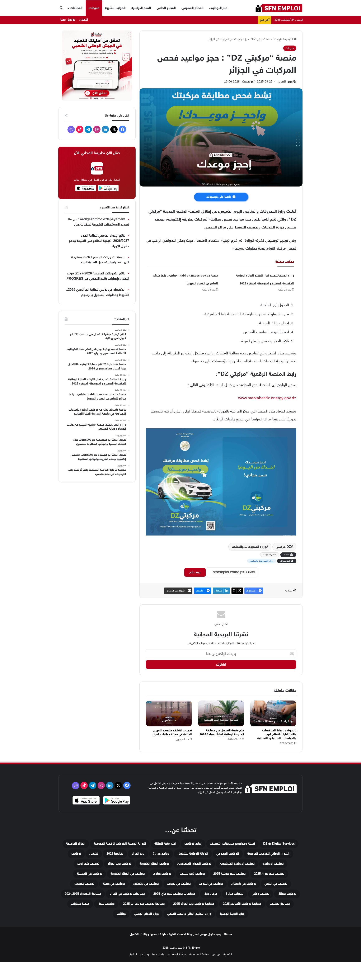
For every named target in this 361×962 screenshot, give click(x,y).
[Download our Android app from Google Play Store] (116, 801)
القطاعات (76, 8)
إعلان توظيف (193, 843)
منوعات (94, 8)
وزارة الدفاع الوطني (146, 914)
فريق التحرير (285, 82)
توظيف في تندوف (211, 884)
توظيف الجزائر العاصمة (154, 864)
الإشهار (133, 954)
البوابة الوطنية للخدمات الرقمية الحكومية (120, 843)
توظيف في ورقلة (114, 884)
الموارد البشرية (115, 8)
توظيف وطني (260, 894)
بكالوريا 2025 (115, 854)
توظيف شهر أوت (88, 864)
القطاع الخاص (166, 8)
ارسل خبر (144, 954)
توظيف (76, 854)
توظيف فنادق (162, 874)
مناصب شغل (106, 904)
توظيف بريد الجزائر (119, 864)
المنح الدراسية (141, 8)
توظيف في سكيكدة (146, 884)
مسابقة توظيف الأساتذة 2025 (242, 904)
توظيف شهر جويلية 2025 (229, 874)
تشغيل (93, 854)
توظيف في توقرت (179, 884)
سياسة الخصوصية (199, 954)
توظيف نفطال (287, 894)
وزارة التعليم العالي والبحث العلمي (189, 914)
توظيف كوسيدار (84, 884)
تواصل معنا (67, 20)
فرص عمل (210, 894)
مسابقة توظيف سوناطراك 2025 (144, 904)
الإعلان (83, 20)
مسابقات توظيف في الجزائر (127, 894)
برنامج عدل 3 (161, 854)
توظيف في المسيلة (89, 874)
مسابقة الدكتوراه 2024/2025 (83, 894)
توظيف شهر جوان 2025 (269, 874)
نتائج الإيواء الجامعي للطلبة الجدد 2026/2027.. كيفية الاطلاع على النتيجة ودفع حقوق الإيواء (99, 241)
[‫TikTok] (79, 129)
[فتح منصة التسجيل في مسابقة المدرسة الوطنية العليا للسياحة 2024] (221, 713)
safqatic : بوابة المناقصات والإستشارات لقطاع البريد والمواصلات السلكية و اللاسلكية (276, 734)
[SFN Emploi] (279, 8)
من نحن (216, 954)
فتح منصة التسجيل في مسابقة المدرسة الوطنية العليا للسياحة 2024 (222, 732)
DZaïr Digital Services (279, 843)
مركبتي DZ (283, 546)
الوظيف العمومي (227, 854)
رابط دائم (195, 572)
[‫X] (114, 129)
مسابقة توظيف (280, 904)
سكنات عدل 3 (234, 894)
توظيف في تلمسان (243, 884)
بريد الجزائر (138, 854)
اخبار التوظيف (218, 8)
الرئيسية (289, 39)
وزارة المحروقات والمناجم (249, 546)
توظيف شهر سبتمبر (192, 874)
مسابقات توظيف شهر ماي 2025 (174, 894)
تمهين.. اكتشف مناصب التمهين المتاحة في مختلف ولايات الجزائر (172, 732)
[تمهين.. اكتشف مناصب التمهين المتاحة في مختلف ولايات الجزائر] (169, 713)
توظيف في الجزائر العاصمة (128, 874)
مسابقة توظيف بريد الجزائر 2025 (194, 904)
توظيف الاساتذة (273, 864)
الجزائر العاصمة (75, 843)
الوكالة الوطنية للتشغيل (193, 854)
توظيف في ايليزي (275, 884)
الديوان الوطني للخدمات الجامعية (268, 854)
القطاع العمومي (192, 8)
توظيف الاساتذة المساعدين (237, 864)
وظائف (121, 914)
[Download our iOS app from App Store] (86, 801)
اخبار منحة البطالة (165, 843)
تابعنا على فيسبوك (218, 197)
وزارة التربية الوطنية (232, 914)
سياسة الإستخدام (177, 954)
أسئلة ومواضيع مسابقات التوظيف (232, 843)
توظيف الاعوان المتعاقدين (194, 864)
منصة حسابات (80, 904)
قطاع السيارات (269, 554)
